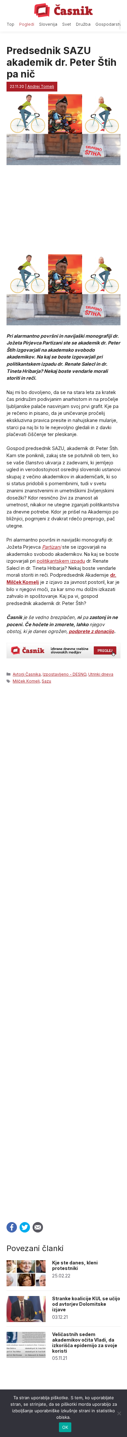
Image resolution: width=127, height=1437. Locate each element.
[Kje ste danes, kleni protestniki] (26, 1284)
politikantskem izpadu (61, 561)
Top (10, 24)
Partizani (51, 547)
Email (38, 1227)
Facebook (12, 1227)
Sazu (46, 681)
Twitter (25, 1227)
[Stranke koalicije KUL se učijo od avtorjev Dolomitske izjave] (26, 1320)
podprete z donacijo (91, 631)
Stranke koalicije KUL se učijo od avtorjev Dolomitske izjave (86, 1304)
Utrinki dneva (100, 674)
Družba (83, 24)
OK (65, 1427)
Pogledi (26, 24)
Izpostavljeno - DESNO (64, 674)
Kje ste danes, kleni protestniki (75, 1265)
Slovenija (48, 24)
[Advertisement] (63, 951)
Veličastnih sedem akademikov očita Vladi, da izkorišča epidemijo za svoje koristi (84, 1342)
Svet (66, 24)
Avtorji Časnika (27, 674)
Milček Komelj (26, 681)
